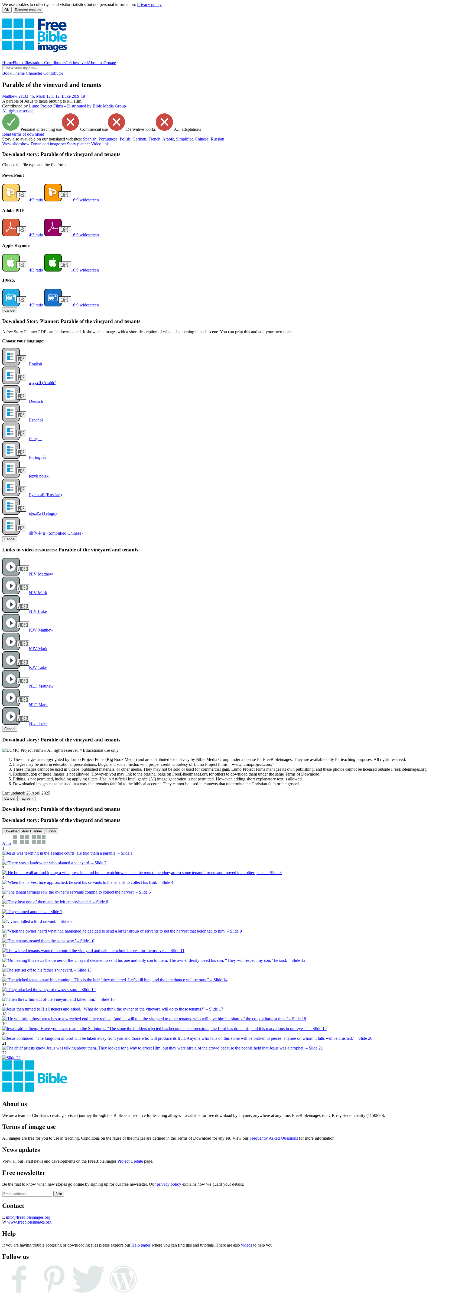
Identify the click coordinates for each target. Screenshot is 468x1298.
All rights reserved (18, 111)
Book (7, 73)
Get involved (77, 62)
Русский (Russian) (45, 494)
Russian (217, 139)
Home (7, 62)
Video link (100, 144)
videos (246, 1245)
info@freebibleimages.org (28, 1217)
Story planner (78, 144)
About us (95, 62)
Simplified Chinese (192, 139)
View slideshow (16, 144)
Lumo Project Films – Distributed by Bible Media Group (77, 106)
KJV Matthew (41, 630)
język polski (39, 476)
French (154, 139)
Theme (19, 73)
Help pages (141, 1245)
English (35, 364)
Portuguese (108, 139)
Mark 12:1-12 (48, 96)
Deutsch (36, 401)
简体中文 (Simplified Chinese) (56, 533)
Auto (6, 843)
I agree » (26, 798)
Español (36, 420)
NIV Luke (38, 611)
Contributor (53, 73)
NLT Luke (38, 723)
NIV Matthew (41, 574)
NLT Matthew (41, 686)
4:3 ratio (36, 200)
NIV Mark (38, 592)
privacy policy (169, 1184)
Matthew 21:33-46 (18, 96)
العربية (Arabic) (42, 382)
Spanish (89, 139)
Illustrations (34, 62)
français (35, 438)
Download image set (48, 144)
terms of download (23, 134)
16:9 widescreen (85, 200)
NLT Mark (38, 704)
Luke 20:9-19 (73, 96)
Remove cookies (28, 10)
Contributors (55, 62)
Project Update (130, 1161)
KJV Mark (38, 648)
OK (6, 10)
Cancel (9, 310)
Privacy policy (149, 4)
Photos (18, 62)
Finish (51, 831)
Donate (109, 62)
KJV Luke (38, 667)
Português (37, 457)
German (139, 139)
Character (34, 73)
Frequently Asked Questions (273, 1138)
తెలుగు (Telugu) (43, 513)
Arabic (168, 139)
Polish (125, 139)
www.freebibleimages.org (29, 1222)
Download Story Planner (23, 831)
